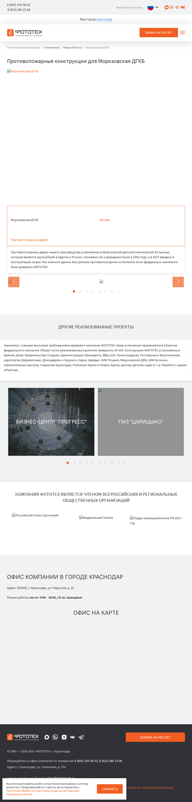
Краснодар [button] (104, 19)
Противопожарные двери (29, 240)
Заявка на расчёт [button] (158, 32)
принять (110, 789)
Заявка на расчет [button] (155, 737)
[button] (154, 7)
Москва (105, 220)
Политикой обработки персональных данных (34, 790)
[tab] (74, 291)
